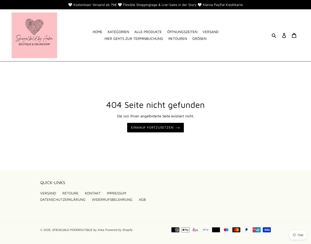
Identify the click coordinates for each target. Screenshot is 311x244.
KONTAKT (92, 193)
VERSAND (48, 193)
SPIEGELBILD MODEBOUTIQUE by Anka (78, 230)
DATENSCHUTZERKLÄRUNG (62, 199)
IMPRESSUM (116, 193)
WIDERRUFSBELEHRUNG (112, 199)
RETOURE (70, 193)
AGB (142, 199)
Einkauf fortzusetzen (152, 127)
